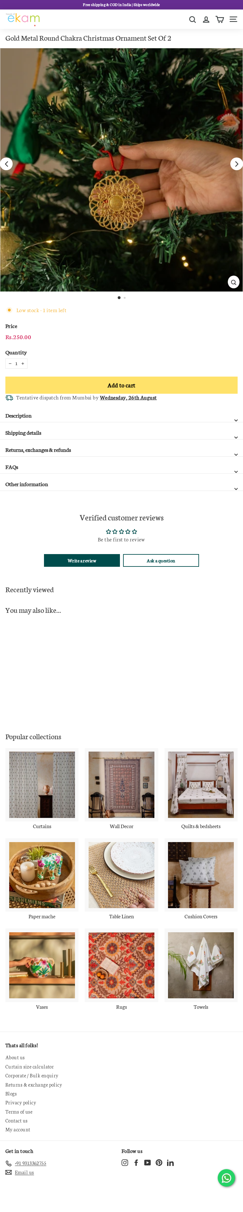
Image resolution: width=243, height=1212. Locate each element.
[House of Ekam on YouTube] (147, 1162)
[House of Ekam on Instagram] (125, 1162)
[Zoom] (234, 282)
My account (17, 1129)
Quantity (16, 352)
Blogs (11, 1093)
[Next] (236, 163)
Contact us (16, 1120)
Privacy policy (20, 1102)
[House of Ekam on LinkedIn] (170, 1162)
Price (11, 325)
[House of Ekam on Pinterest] (159, 1162)
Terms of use (18, 1111)
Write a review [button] (82, 560)
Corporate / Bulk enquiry (32, 1075)
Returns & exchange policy (33, 1084)
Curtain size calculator (29, 1066)
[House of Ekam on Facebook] (136, 1162)
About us (15, 1057)
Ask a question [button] (161, 560)
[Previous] (6, 163)
